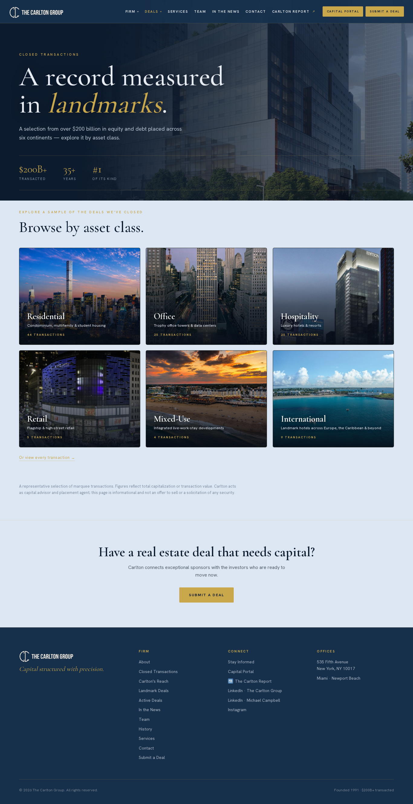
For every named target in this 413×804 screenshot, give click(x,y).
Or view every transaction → (47, 457)
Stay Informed (241, 662)
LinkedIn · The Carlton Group (255, 690)
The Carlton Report (253, 681)
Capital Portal (343, 11)
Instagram (237, 709)
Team (200, 11)
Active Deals (150, 700)
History (145, 729)
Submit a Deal (385, 11)
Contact (256, 11)
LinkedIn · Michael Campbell (254, 700)
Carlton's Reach (153, 681)
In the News (226, 11)
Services (178, 11)
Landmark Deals (154, 690)
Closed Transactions (158, 671)
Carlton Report (291, 11)
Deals (151, 11)
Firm (130, 11)
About (144, 662)
